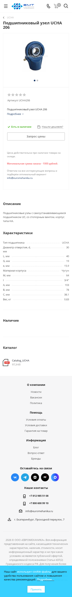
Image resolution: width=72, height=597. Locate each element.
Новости (36, 392)
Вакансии (36, 397)
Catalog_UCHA (20, 360)
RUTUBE (45, 477)
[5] (24, 95)
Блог (36, 447)
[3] (17, 95)
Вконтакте (15, 477)
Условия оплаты (36, 419)
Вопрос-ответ (36, 453)
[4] (21, 95)
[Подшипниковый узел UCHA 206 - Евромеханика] (36, 58)
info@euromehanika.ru (20, 178)
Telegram (25, 477)
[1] (9, 95)
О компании (36, 385)
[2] (13, 95)
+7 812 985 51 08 (38, 495)
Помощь (36, 412)
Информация (36, 440)
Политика (36, 403)
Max (55, 477)
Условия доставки (36, 425)
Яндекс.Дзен (35, 477)
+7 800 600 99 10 (38, 503)
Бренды (36, 458)
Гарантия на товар (36, 431)
